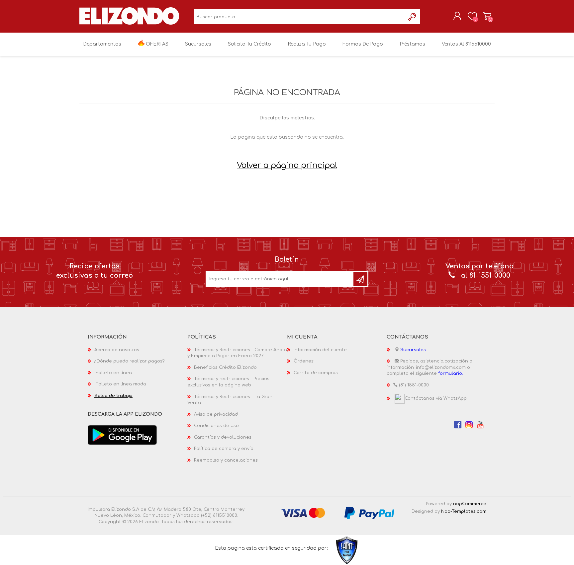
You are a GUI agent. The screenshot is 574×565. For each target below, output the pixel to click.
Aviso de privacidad (216, 414)
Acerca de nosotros (116, 350)
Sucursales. (413, 350)
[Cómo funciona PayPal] (369, 512)
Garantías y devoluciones (222, 437)
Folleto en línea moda (121, 384)
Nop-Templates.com (463, 511)
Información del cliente (320, 350)
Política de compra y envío (223, 448)
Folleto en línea (114, 372)
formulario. (450, 373)
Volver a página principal (287, 165)
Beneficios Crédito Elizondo (225, 367)
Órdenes (304, 361)
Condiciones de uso (216, 425)
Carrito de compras (487, 16)
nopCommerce (469, 503)
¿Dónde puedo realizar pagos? (129, 361)
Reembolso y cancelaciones (226, 460)
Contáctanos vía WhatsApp (436, 398)
